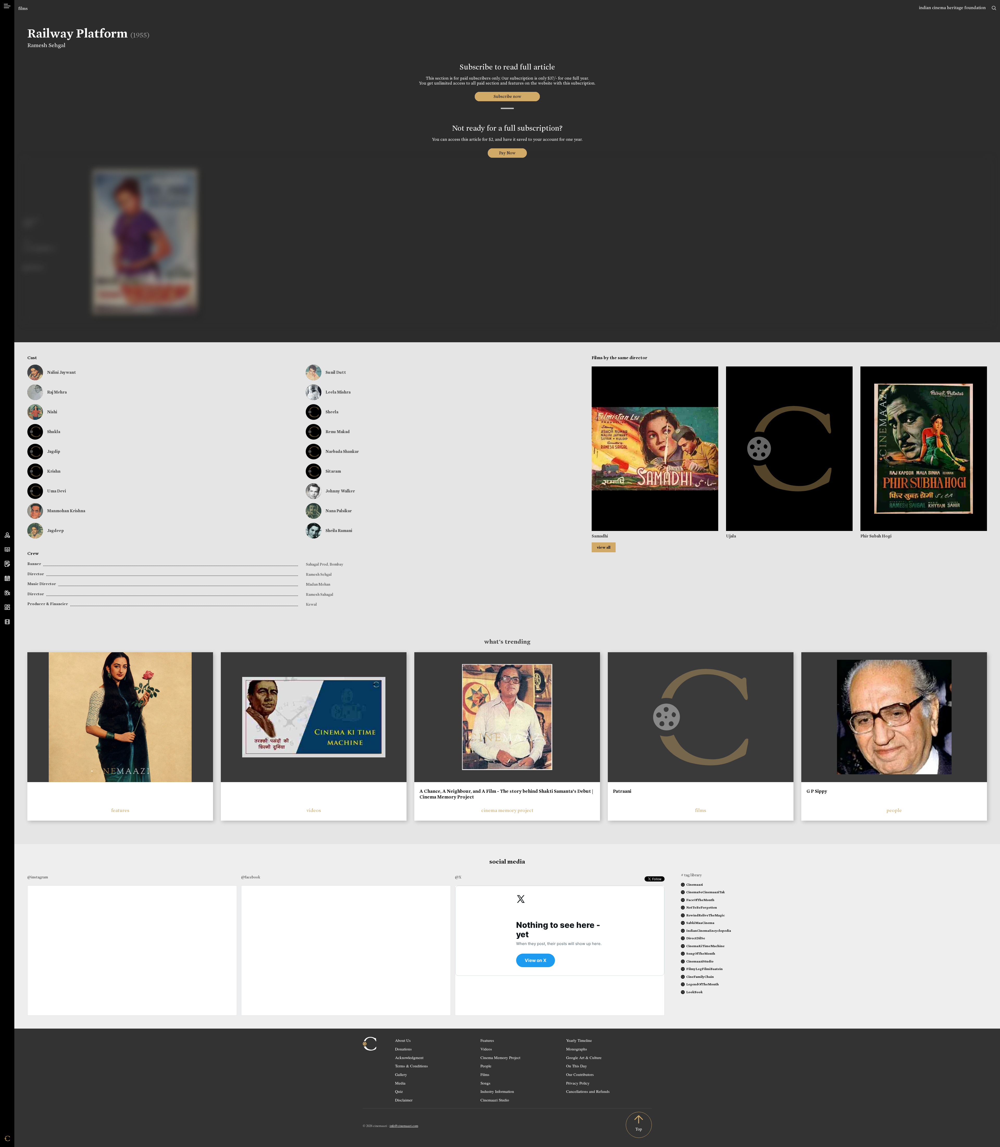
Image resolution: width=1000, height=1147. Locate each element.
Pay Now (507, 152)
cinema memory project (507, 810)
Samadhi (600, 536)
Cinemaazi (694, 884)
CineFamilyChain (700, 977)
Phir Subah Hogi (875, 536)
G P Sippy (817, 791)
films (23, 8)
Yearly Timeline (579, 1040)
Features (487, 1040)
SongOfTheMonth (700, 953)
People (485, 1065)
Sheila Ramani (339, 530)
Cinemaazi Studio (494, 1099)
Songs (485, 1083)
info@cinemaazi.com (404, 1125)
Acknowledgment (409, 1057)
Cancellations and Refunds (588, 1091)
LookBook (694, 992)
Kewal (311, 604)
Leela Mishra (338, 392)
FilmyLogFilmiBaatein (704, 969)
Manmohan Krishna (66, 510)
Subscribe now (507, 96)
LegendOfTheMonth (702, 984)
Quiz (399, 1091)
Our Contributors (580, 1074)
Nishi (52, 411)
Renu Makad (338, 431)
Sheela (332, 411)
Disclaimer (404, 1099)
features (120, 810)
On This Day (576, 1065)
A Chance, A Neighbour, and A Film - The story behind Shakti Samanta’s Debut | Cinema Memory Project (506, 794)
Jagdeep (55, 530)
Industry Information (497, 1091)
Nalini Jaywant (61, 372)
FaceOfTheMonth (700, 900)
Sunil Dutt (336, 372)
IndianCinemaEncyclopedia (708, 931)
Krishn (53, 471)
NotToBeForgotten (701, 907)
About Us (403, 1040)
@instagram (37, 877)
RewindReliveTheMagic (705, 915)
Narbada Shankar (342, 451)
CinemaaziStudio (700, 961)
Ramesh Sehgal (46, 45)
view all (603, 547)
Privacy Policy (578, 1083)
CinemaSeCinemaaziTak (705, 892)
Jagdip (53, 451)
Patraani (622, 791)
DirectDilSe (695, 938)
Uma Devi (56, 491)
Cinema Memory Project (500, 1057)
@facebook (250, 877)
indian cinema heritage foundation (952, 7)
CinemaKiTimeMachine (705, 946)
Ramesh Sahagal (319, 594)
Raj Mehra (57, 392)
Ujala (731, 536)
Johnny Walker (340, 491)
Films (484, 1074)
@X (458, 877)
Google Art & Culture (584, 1057)
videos (314, 810)
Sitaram (333, 471)
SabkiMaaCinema (700, 923)
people (894, 810)
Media (400, 1083)
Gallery (401, 1074)
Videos (486, 1048)
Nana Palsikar (339, 510)
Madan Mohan (318, 584)
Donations (403, 1048)
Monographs (576, 1048)
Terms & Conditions (411, 1065)
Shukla (53, 431)
